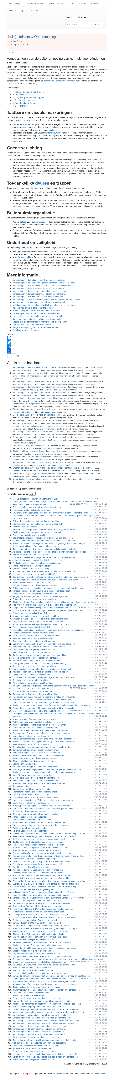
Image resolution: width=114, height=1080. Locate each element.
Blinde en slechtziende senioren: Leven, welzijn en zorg (37, 987)
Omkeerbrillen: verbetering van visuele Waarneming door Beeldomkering (44, 886)
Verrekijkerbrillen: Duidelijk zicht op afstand (31, 867)
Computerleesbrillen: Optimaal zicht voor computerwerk (37, 922)
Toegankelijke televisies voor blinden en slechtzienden (36, 1045)
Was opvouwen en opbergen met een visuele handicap (37, 1006)
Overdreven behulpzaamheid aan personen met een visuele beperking (44, 643)
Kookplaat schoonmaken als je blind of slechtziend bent (37, 635)
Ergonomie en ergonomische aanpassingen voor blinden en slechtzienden (45, 425)
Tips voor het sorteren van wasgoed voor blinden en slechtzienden (42, 1001)
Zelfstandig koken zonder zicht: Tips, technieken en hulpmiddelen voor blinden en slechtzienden (55, 501)
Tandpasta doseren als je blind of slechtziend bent (35, 649)
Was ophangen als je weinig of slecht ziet (31, 535)
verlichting (21, 152)
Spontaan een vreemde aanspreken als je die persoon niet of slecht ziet (44, 571)
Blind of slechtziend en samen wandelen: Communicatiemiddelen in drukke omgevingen (51, 705)
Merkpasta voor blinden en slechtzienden (31, 744)
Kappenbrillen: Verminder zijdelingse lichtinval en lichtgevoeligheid (41, 903)
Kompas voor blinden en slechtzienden (30, 786)
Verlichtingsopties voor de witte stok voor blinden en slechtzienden (42, 942)
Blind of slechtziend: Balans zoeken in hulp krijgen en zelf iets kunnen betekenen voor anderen (54, 602)
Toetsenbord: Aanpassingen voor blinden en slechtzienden (38, 473)
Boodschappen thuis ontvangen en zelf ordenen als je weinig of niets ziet (44, 549)
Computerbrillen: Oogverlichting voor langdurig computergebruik (41, 925)
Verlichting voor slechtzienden (26, 330)
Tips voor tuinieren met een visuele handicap (32, 324)
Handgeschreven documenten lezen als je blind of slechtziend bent (42, 956)
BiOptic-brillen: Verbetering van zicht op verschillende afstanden (41, 931)
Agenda (23, 10)
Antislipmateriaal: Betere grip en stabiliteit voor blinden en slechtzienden (44, 305)
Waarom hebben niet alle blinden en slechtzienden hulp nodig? (40, 671)
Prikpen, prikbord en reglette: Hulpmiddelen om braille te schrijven (41, 805)
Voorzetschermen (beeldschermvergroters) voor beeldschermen (41, 825)
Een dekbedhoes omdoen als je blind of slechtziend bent (37, 660)
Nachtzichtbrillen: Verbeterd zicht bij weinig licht (33, 889)
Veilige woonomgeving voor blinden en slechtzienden (36, 327)
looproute (29, 135)
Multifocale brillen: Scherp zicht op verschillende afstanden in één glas (43, 892)
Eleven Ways (99, 1073)
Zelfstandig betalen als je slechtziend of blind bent (34, 599)
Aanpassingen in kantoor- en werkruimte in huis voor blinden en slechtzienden (47, 299)
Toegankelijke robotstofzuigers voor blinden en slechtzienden (39, 621)
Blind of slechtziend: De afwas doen (28, 995)
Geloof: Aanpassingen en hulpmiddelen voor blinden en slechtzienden (43, 437)
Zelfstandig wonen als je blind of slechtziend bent (34, 939)
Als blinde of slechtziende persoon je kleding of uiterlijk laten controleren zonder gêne (50, 551)
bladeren (83, 251)
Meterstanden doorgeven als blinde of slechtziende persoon (39, 646)
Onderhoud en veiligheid (24, 103)
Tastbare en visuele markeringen (28, 91)
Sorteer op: (12, 488)
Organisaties (95, 3)
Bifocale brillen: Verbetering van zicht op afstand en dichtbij (38, 934)
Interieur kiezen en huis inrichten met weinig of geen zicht (38, 316)
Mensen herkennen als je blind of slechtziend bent (35, 1059)
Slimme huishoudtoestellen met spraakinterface (33, 582)
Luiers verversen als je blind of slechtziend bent (33, 950)
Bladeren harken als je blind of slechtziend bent (33, 307)
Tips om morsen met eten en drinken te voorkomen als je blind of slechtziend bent (49, 808)
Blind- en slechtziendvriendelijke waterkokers (32, 967)
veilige (10, 72)
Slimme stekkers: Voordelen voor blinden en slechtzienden (38, 755)
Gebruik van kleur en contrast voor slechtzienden (34, 1051)
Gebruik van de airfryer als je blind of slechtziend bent (36, 998)
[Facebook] (57, 338)
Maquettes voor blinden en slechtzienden (31, 735)
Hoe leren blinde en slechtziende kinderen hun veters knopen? (40, 973)
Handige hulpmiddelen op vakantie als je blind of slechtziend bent (41, 590)
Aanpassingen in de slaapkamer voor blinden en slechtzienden (40, 291)
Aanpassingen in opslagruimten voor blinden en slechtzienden (40, 302)
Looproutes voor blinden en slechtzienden (31, 445)
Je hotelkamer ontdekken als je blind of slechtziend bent (37, 560)
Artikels (82, 3)
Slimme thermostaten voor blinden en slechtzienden (35, 758)
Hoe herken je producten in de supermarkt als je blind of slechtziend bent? (45, 579)
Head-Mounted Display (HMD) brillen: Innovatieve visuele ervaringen (43, 908)
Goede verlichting (21, 94)
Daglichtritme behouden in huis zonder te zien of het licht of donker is (43, 537)
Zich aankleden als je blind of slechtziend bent (33, 691)
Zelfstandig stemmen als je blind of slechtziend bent (35, 727)
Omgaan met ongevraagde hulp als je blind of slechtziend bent (40, 961)
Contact (34, 10)
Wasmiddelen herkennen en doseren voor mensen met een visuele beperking (47, 1003)
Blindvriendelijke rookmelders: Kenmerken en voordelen (37, 310)
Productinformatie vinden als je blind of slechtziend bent (37, 562)
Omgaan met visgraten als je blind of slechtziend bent (36, 613)
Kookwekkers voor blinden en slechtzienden (32, 788)
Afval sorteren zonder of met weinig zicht (30, 554)
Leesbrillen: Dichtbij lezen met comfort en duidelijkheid (36, 900)
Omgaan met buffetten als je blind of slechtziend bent (36, 615)
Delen (19, 355)
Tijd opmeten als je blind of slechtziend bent (32, 674)
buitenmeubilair (39, 221)
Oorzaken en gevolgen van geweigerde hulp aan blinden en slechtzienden (45, 1056)
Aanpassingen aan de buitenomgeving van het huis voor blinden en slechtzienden (48, 1012)
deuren (42, 183)
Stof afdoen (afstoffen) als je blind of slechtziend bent (36, 694)
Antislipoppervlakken (23, 257)
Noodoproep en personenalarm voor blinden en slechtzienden (40, 321)
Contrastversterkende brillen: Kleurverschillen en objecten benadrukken (44, 917)
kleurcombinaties (60, 132)
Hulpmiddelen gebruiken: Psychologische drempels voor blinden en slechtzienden (48, 629)
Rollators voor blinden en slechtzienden (30, 811)
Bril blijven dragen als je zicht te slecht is (30, 680)
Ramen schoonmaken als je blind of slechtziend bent (36, 1037)
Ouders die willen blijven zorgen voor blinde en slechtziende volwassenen (45, 947)
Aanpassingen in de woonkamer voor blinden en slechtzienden (40, 293)
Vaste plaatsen (19, 221)
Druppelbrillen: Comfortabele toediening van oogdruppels (38, 906)
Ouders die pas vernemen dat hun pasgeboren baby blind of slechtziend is (45, 708)
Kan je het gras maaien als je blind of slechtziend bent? (37, 318)
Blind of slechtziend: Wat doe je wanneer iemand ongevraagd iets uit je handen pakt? (50, 543)
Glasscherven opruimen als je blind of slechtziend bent (36, 710)
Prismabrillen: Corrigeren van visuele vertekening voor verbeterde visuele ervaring (49, 881)
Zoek (98, 24)
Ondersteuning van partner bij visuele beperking (34, 858)
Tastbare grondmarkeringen (26, 124)
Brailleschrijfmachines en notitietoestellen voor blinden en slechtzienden (44, 839)
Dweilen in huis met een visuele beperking (31, 568)
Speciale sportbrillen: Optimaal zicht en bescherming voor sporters (42, 875)
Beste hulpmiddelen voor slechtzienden (30, 504)
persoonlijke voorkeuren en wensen (59, 80)
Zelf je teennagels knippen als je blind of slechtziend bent (38, 722)
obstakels (53, 129)
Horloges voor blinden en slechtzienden (30, 816)
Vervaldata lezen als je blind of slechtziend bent (33, 682)
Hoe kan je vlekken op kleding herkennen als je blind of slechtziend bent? (45, 1054)
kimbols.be (57, 1073)
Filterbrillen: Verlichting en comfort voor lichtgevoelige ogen (38, 911)
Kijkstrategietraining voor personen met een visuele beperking (40, 936)
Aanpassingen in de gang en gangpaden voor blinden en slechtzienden (44, 282)
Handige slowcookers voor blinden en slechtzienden (35, 585)
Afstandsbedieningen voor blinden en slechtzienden (35, 780)
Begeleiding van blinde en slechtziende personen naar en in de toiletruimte (45, 1040)
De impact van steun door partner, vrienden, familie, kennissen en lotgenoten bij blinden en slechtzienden (59, 959)
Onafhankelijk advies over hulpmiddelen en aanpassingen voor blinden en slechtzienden (51, 467)
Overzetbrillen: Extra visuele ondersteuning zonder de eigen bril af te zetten (46, 883)
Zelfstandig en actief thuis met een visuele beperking (36, 521)
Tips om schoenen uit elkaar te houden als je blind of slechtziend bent (43, 702)
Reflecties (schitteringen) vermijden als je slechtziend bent (38, 507)
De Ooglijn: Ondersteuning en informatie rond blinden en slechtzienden (44, 964)
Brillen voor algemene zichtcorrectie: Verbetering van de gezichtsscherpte (45, 928)
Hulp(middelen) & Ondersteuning (32, 36)
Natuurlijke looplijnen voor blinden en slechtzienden (35, 479)
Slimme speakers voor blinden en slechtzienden (33, 632)
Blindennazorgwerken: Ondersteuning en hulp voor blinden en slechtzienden (46, 989)
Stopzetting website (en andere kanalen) (27, 3)
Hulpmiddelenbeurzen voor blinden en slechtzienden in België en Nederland (46, 981)
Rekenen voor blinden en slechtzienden (30, 830)
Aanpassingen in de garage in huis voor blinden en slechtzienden (41, 285)
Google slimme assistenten (24, 763)
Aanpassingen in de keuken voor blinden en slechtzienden (38, 288)
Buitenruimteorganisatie (24, 100)
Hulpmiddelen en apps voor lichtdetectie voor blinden (36, 797)
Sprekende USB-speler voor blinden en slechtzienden (36, 749)
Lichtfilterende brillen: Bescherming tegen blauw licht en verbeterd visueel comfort (48, 897)
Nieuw (51, 3)
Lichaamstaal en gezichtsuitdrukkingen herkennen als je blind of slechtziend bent (48, 610)
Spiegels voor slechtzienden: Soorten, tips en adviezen (37, 850)
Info (73, 3)
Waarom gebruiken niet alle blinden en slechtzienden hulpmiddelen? (42, 699)
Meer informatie (21, 105)
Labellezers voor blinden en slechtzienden (31, 794)
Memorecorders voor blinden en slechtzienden (33, 970)
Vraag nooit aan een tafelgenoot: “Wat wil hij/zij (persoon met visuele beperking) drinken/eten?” (54, 685)
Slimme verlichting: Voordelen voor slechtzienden (34, 761)
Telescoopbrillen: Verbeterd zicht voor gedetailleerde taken (38, 872)
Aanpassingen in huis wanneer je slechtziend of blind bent (38, 296)
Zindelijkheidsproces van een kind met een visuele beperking (39, 663)
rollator (90, 200)
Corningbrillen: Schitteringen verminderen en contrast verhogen (40, 914)
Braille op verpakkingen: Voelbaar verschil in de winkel (36, 546)
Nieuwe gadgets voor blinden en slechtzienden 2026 (36, 498)
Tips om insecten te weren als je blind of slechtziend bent (38, 627)
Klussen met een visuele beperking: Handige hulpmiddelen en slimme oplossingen (49, 833)
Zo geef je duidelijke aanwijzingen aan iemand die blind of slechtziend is (44, 557)
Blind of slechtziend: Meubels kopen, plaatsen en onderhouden (40, 730)
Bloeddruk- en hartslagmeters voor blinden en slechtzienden (39, 783)
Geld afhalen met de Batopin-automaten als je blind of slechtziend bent (44, 540)
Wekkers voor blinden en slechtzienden (30, 828)
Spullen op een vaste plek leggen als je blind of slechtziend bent (41, 624)
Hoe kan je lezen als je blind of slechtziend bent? (34, 574)
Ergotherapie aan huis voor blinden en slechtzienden (36, 313)
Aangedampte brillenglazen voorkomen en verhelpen (36, 766)
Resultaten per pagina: (18, 493)
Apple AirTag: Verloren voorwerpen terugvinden (33, 775)
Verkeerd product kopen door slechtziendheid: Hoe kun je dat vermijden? (45, 529)
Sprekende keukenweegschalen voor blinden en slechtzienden (40, 847)
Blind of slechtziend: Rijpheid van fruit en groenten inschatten (39, 724)
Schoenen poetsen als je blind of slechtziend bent (34, 641)
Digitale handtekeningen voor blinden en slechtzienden (37, 657)
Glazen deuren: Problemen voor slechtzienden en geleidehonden (41, 733)
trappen (101, 124)
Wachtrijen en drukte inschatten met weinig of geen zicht (37, 532)
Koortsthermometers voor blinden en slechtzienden (35, 791)
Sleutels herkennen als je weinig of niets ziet (32, 565)
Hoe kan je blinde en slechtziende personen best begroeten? (39, 1042)
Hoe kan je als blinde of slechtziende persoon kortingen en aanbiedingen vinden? (48, 855)
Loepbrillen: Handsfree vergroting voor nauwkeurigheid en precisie (42, 894)
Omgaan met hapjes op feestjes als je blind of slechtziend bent (40, 618)
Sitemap (12, 10)
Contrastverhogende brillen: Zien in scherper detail (35, 920)
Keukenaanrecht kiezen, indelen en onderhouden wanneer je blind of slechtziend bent (50, 512)
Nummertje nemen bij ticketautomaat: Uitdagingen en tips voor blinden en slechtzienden (51, 975)
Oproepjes (63, 3)
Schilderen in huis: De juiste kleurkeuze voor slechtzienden (38, 403)
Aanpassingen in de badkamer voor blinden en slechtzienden (39, 279)
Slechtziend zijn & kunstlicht (25, 526)
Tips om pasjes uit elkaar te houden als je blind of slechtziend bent (42, 669)
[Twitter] (57, 342)
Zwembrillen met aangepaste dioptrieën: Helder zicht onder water (41, 861)
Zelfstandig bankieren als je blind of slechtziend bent (36, 593)
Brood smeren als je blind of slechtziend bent (32, 1048)
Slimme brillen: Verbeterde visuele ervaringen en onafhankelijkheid (42, 878)
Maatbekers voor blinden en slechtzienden (31, 652)
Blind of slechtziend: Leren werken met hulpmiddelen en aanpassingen (44, 772)
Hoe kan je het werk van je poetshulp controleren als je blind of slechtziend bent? (48, 769)
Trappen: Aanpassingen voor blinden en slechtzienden (36, 409)
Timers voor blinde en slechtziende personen (32, 509)
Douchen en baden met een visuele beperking (33, 688)
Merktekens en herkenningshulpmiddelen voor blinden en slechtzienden (44, 836)
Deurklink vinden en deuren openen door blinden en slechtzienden (42, 747)
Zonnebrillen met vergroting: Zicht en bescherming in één (38, 864)
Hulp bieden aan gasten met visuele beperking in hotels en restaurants (44, 696)
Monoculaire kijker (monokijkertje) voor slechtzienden (36, 719)
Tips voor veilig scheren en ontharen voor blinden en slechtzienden (42, 853)
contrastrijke (46, 132)
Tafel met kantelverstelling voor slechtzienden (33, 819)
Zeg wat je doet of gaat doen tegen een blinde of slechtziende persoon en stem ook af (50, 576)
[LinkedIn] (57, 347)
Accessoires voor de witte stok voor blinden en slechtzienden (39, 822)
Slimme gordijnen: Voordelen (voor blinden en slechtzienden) (39, 978)
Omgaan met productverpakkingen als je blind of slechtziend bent (41, 607)
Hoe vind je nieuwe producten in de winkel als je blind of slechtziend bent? (45, 604)
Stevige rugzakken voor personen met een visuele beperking (39, 655)
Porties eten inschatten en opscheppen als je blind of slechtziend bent (43, 677)
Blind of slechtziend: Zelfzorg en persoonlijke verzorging (37, 945)
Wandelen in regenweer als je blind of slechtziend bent (36, 752)
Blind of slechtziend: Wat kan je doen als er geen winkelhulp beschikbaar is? (46, 741)
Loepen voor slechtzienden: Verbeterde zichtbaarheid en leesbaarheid (43, 800)
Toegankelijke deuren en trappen (28, 97)
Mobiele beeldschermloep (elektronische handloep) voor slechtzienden (44, 738)
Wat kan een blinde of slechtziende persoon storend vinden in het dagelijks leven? (49, 588)
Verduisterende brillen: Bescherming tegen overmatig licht (38, 869)
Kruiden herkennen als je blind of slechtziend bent (34, 666)
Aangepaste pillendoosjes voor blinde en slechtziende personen (41, 596)
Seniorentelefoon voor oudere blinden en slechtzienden (37, 814)
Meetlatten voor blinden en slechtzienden (31, 802)
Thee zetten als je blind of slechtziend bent (31, 992)
